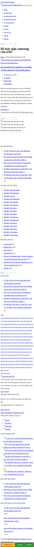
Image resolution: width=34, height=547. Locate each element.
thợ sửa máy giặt (17, 352)
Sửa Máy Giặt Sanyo (10, 208)
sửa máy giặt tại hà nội (24, 346)
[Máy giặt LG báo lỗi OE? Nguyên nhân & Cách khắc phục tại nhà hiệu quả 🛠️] (18, 453)
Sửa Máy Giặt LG (9, 196)
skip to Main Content (7, 2)
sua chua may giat (9, 330)
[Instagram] (8, 426)
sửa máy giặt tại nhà (21, 349)
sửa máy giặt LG (7, 336)
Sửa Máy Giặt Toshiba (11, 202)
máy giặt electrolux (27, 324)
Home (3, 57)
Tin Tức (6, 268)
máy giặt (19, 324)
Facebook (28, 544)
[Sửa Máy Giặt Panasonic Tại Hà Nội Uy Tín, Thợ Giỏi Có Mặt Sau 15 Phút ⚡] (18, 459)
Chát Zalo (19, 544)
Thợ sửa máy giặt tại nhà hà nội (12, 361)
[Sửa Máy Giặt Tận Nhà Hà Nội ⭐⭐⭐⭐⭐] (16, 5)
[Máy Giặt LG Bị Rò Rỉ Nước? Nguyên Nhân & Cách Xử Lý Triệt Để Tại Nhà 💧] (18, 447)
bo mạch (3, 318)
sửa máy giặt (28, 330)
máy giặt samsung (13, 327)
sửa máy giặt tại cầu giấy (10, 346)
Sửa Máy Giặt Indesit (11, 232)
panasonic (25, 327)
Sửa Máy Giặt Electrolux (12, 190)
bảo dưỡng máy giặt (11, 318)
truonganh (7, 78)
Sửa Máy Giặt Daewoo (11, 217)
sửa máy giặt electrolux (7, 333)
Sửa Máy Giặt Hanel (10, 229)
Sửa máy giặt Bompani (11, 220)
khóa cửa (11, 324)
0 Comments (8, 84)
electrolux (6, 324)
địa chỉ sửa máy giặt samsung (13, 367)
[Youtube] (7, 429)
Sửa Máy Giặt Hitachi (11, 205)
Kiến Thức (7, 250)
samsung (30, 327)
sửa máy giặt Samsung (22, 339)
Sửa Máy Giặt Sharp (10, 214)
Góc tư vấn (7, 244)
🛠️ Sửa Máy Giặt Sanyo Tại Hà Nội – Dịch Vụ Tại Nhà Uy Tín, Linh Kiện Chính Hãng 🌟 (18, 178)
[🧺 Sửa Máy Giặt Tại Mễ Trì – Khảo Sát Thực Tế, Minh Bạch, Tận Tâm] (18, 474)
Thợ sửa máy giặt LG (13, 355)
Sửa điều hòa (8, 253)
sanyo (2, 330)
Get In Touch (5, 391)
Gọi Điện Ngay (8, 544)
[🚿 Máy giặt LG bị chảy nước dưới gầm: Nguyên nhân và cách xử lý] (18, 441)
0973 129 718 (5, 409)
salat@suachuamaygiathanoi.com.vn (12, 412)
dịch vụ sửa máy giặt (24, 318)
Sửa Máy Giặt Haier (10, 211)
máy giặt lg (4, 327)
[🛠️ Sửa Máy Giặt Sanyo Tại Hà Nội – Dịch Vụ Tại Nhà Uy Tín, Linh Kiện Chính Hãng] (18, 468)
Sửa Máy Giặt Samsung (11, 193)
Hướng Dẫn (7, 81)
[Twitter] (7, 420)
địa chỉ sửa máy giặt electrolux (15, 364)
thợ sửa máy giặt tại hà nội (13, 358)
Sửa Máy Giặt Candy (10, 226)
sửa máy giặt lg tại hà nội (20, 336)
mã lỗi (20, 327)
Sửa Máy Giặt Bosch (10, 223)
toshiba (24, 361)
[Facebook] (7, 423)
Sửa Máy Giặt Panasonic (12, 199)
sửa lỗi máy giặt (19, 330)
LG (15, 324)
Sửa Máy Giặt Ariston (11, 235)
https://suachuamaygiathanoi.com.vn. (20, 539)
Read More (5, 109)
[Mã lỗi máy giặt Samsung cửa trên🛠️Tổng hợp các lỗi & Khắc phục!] (17, 63)
